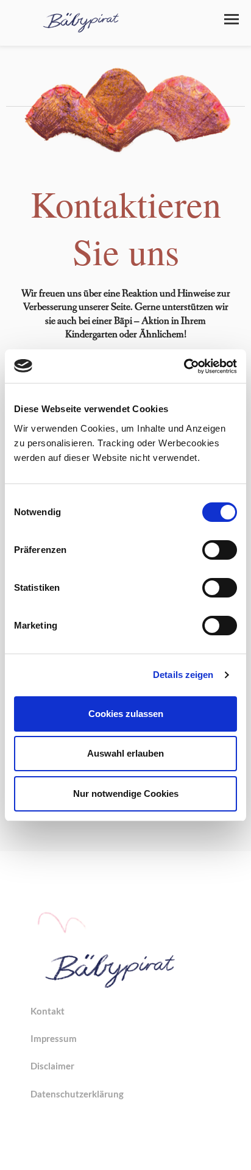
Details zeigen (183, 674)
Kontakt (47, 1010)
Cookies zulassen (125, 713)
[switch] (219, 550)
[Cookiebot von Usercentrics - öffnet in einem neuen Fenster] (183, 366)
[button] (231, 19)
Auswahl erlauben (125, 753)
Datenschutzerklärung (77, 1093)
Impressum (53, 1038)
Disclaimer (52, 1065)
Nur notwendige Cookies (126, 793)
